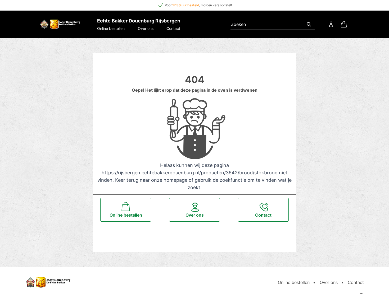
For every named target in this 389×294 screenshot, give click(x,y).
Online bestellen (111, 28)
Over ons (145, 28)
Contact (173, 28)
